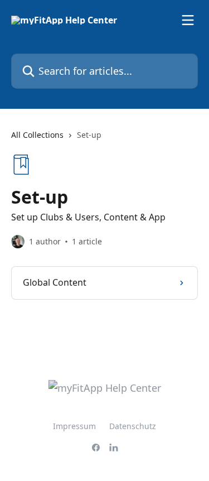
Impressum (74, 426)
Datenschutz (132, 426)
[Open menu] (188, 20)
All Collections (37, 134)
